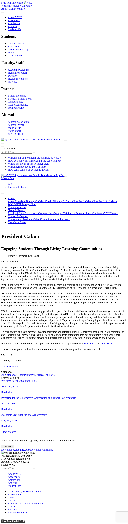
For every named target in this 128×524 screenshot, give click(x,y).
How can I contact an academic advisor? (29, 169)
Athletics (12, 26)
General (20, 374)
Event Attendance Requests (55, 219)
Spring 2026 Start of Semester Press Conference (79, 213)
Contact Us (14, 506)
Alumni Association (18, 121)
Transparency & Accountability (24, 491)
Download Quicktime (41, 449)
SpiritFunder (14, 130)
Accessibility (15, 494)
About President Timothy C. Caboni (27, 201)
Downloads (8, 446)
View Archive (8, 431)
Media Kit (51, 201)
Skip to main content (12, 2)
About (11, 198)
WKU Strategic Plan (25, 204)
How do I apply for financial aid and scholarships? (34, 160)
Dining (11, 52)
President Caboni (17, 187)
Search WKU (9, 148)
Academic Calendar (18, 69)
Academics (14, 20)
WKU (11, 184)
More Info (19, 8)
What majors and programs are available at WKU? (34, 157)
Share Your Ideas (17, 222)
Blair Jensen (90, 343)
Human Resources (17, 72)
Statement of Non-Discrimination (25, 503)
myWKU (13, 81)
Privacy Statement (17, 512)
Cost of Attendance (18, 104)
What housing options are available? (27, 166)
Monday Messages (34, 374)
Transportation (15, 55)
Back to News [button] (9, 366)
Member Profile (16, 107)
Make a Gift (14, 127)
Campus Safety (16, 43)
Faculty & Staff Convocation (23, 213)
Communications (17, 207)
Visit (11, 8)
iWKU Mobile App (18, 49)
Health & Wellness (18, 78)
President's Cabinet (84, 201)
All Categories (8, 374)
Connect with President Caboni (24, 219)
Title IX (12, 497)
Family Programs (17, 95)
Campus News (46, 213)
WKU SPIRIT (15, 133)
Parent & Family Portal (20, 98)
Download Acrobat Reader (15, 449)
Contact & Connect (18, 216)
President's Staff (102, 201)
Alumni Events (16, 124)
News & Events (16, 210)
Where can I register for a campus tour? (28, 163)
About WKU (15, 17)
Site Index (13, 509)
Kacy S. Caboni (65, 201)
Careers (12, 500)
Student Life (14, 29)
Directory (13, 75)
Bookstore (13, 46)
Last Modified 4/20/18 (13, 521)
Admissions (14, 23)
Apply (4, 8)
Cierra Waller (107, 343)
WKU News (111, 213)
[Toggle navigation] (2, 193)
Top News (50, 374)
